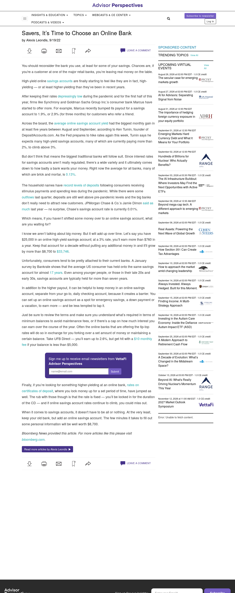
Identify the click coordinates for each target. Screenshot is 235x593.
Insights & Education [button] (48, 15)
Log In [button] (210, 21)
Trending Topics (173, 55)
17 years (56, 272)
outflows (28, 197)
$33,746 (63, 251)
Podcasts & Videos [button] (46, 22)
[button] (29, 51)
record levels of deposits (81, 185)
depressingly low (70, 96)
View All (194, 55)
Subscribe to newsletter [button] (200, 15)
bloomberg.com (33, 439)
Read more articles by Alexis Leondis (46, 449)
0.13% (70, 174)
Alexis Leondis (37, 40)
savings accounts (60, 80)
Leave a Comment (138, 50)
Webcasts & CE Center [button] (110, 15)
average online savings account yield (81, 123)
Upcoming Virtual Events (174, 66)
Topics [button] (79, 15)
